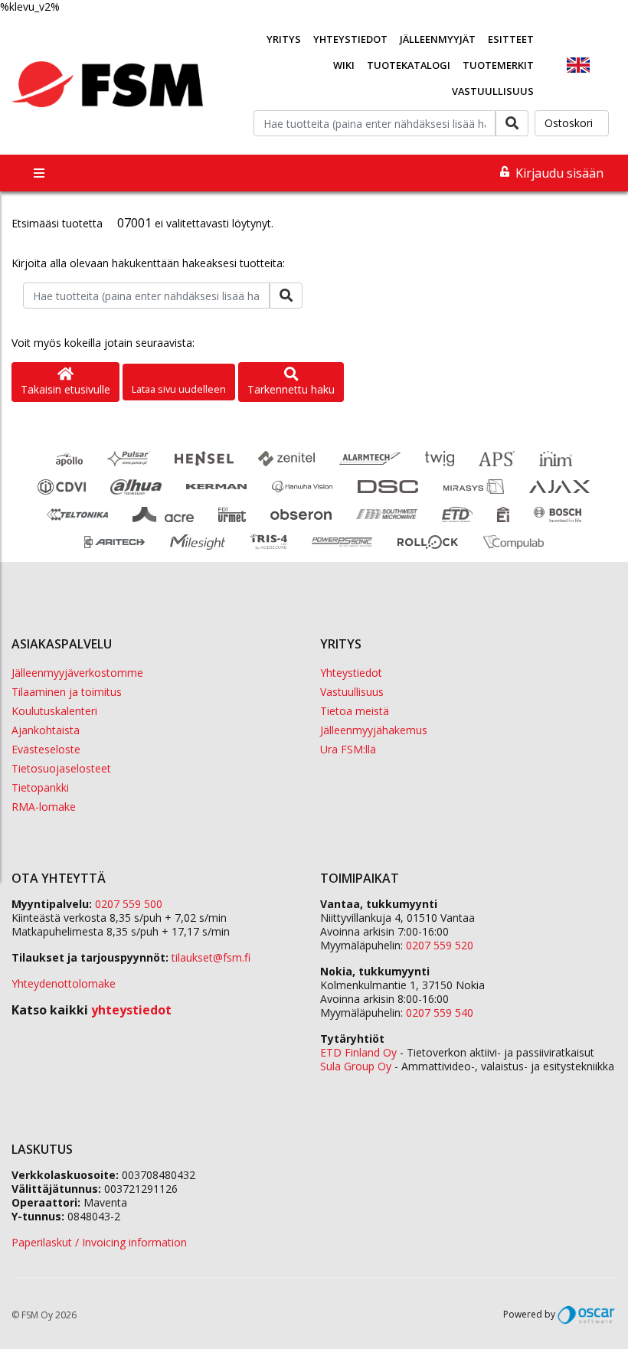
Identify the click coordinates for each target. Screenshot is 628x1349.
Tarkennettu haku (291, 389)
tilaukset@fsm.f (211, 957)
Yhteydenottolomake (63, 983)
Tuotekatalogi (408, 65)
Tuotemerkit (498, 65)
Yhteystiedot (350, 39)
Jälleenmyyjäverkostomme (77, 672)
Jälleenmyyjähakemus (373, 730)
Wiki (344, 65)
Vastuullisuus (493, 91)
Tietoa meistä (354, 711)
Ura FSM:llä (348, 749)
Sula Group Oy (355, 1066)
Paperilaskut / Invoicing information (99, 1242)
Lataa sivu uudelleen (179, 389)
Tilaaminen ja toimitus (66, 691)
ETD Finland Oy (358, 1052)
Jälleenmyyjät (438, 39)
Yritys (284, 39)
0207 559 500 (128, 904)
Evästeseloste (45, 749)
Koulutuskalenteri (54, 711)
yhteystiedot (131, 1009)
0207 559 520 (439, 945)
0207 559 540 (439, 1012)
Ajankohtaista (45, 730)
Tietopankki (40, 787)
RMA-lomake (43, 806)
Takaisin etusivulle (65, 389)
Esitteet (511, 39)
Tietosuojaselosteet (61, 768)
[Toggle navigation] (39, 173)
